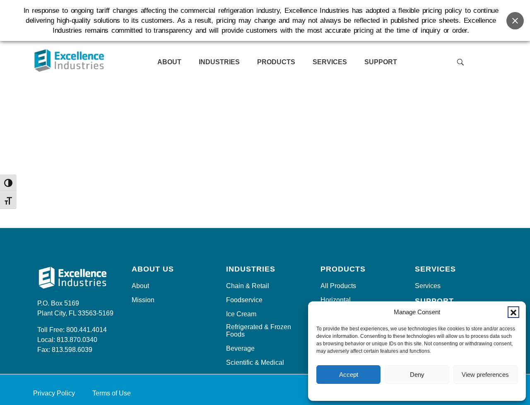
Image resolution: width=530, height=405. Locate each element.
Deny (417, 374)
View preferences (485, 374)
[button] (513, 312)
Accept (348, 374)
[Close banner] (515, 20)
